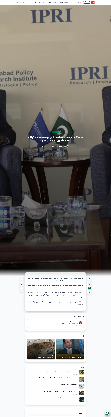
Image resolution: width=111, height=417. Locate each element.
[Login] (17, 2)
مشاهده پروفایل (74, 325)
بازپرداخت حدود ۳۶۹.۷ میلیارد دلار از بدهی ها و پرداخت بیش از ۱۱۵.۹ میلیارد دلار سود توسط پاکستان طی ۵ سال (58, 371)
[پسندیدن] (89, 278)
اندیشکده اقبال (64, 2)
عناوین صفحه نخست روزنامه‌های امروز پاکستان (69, 384)
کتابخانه (49, 2)
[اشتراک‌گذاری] (89, 284)
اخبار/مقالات (55, 2)
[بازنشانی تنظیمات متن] (21, 284)
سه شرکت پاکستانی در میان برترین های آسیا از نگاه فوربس (67, 398)
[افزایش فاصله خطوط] (21, 281)
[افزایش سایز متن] (21, 278)
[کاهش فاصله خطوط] (21, 287)
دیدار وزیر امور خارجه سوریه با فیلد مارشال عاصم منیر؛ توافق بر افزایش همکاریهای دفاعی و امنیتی (61, 391)
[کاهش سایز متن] (21, 290)
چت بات (34, 2)
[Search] (24, 2)
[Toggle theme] (21, 2)
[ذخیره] (89, 281)
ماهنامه (39, 2)
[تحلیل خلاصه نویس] (89, 288)
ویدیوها (44, 2)
